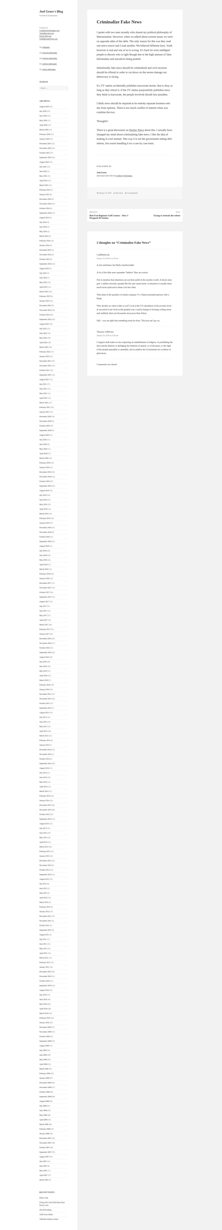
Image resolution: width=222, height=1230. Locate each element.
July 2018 (43, 551)
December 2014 (45, 750)
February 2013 (44, 851)
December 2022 (45, 305)
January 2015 (44, 745)
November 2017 (45, 588)
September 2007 (45, 1152)
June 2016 (43, 666)
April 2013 (43, 842)
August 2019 (44, 491)
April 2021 (43, 398)
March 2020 (43, 458)
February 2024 (44, 241)
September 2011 (45, 930)
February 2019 (44, 518)
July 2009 (43, 1050)
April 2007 (43, 1175)
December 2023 (45, 250)
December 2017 (45, 583)
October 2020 (44, 426)
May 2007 (43, 1171)
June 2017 (43, 611)
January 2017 (44, 634)
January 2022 (44, 356)
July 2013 (43, 828)
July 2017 (43, 606)
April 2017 (43, 620)
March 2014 (43, 791)
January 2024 (44, 245)
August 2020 (44, 435)
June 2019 (43, 500)
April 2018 (43, 565)
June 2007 (43, 1166)
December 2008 (45, 1083)
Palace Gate (43, 1198)
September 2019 (45, 486)
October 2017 (44, 592)
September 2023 (45, 264)
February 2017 (44, 629)
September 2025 (45, 157)
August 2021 (44, 380)
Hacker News (136, 130)
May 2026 (43, 120)
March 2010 (43, 1013)
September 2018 (45, 541)
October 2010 (44, 981)
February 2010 (44, 1018)
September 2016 (45, 652)
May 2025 (43, 176)
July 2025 (43, 167)
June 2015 (43, 722)
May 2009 (43, 1060)
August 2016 (44, 657)
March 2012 (43, 902)
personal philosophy (49, 53)
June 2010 (43, 999)
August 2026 (44, 107)
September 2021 (45, 375)
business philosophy (49, 58)
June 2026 (43, 116)
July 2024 (43, 222)
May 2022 (43, 338)
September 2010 (45, 986)
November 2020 (45, 421)
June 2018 (43, 555)
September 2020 (45, 430)
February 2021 (44, 407)
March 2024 (43, 236)
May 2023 (43, 282)
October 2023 (44, 259)
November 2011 (45, 921)
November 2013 (45, 810)
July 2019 (43, 495)
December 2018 (45, 528)
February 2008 (44, 1129)
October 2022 (44, 315)
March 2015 (43, 736)
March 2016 (43, 680)
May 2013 (43, 838)
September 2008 (45, 1097)
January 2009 (44, 1078)
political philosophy (49, 64)
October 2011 (44, 925)
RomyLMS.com (45, 36)
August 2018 (44, 546)
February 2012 (44, 907)
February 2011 (44, 962)
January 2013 (44, 856)
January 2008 (44, 1134)
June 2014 (43, 777)
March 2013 (43, 847)
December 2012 (45, 861)
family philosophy (49, 69)
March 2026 (43, 130)
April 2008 (43, 1120)
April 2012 (43, 898)
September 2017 (45, 597)
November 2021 (45, 366)
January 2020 (44, 467)
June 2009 (43, 1055)
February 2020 (44, 463)
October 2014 (44, 759)
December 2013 (45, 805)
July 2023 (43, 273)
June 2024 (43, 227)
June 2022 (43, 333)
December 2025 (45, 144)
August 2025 (44, 162)
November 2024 (45, 204)
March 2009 (43, 1069)
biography (46, 47)
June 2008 (43, 1110)
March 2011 (43, 958)
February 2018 (44, 574)
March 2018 (43, 569)
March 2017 (43, 625)
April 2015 (43, 731)
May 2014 (43, 782)
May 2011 (43, 949)
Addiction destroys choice (48, 1219)
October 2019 (44, 481)
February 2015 (44, 740)
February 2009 (44, 1073)
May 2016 (43, 671)
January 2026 (44, 139)
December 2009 (45, 1027)
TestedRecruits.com (46, 33)
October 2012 (44, 870)
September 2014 (45, 763)
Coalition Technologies (123, 176)
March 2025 (43, 185)
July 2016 (43, 662)
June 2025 (43, 171)
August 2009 (44, 1046)
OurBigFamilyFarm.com (48, 39)
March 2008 (43, 1124)
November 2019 (45, 477)
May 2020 (43, 449)
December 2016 (45, 639)
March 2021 (43, 403)
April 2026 (43, 125)
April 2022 (43, 342)
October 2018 (44, 537)
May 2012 (43, 893)
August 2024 (44, 218)
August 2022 (44, 324)
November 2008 (45, 1087)
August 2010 (44, 990)
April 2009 (43, 1064)
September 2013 (45, 819)
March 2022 (43, 347)
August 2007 (44, 1157)
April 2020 (43, 454)
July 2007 (43, 1161)
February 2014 (44, 796)
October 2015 (44, 703)
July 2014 (43, 773)
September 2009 (45, 1041)
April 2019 (43, 509)
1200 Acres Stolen (46, 1214)
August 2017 (44, 602)
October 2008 (44, 1092)
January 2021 (44, 412)
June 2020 (43, 444)
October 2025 (44, 153)
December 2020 (45, 417)
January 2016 (44, 689)
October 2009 (44, 1036)
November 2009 (45, 1032)
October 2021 (44, 370)
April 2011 (43, 953)
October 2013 (44, 814)
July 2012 (43, 884)
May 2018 (43, 560)
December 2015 (45, 694)
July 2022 (43, 329)
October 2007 (44, 1147)
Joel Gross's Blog (51, 11)
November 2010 (45, 976)
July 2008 (43, 1106)
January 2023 (44, 301)
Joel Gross (119, 193)
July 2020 (43, 440)
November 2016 (45, 643)
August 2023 (44, 268)
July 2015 (43, 717)
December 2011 (45, 916)
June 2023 (43, 278)
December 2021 (45, 361)
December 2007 (45, 1138)
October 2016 (44, 648)
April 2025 (43, 181)
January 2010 (44, 1023)
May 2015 (43, 726)
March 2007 (43, 1180)
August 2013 (44, 824)
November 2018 (45, 532)
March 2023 (43, 292)
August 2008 (44, 1101)
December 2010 (45, 972)
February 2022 (44, 352)
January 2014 (44, 800)
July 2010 (43, 995)
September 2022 (45, 319)
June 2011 (43, 944)
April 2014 (43, 787)
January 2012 (44, 912)
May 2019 (43, 504)
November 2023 (45, 255)
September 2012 (45, 875)
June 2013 (43, 833)
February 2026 (44, 134)
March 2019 (43, 514)
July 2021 (43, 384)
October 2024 (44, 208)
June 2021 (43, 389)
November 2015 (45, 699)
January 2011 (44, 967)
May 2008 (43, 1115)
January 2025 (44, 194)
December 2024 (45, 199)
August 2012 (44, 879)
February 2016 (44, 685)
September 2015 (45, 708)
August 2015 (44, 713)
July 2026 (43, 111)
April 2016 (43, 676)
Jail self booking (45, 1210)
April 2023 (43, 287)
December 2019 (45, 472)
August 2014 (44, 768)
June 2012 (43, 888)
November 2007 (45, 1143)
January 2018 (44, 578)
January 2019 (44, 523)
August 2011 (44, 935)
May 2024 (43, 231)
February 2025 (44, 190)
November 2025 (45, 148)
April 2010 (43, 1009)
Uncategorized (132, 193)
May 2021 (43, 393)
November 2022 (45, 310)
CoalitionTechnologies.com (49, 31)
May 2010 (43, 1004)
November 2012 (45, 865)
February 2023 (44, 296)
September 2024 (45, 213)
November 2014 (45, 754)
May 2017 (43, 615)
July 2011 (42, 939)
